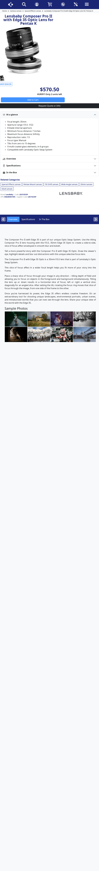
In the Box (11, 172)
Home (4, 11)
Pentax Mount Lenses (32, 184)
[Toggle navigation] (88, 6)
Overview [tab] (12, 219)
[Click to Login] (36, 4)
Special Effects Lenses (33, 11)
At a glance (11, 114)
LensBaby (9, 194)
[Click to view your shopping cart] (49, 4)
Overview (10, 158)
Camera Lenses (16, 11)
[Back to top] (95, 867)
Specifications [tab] (28, 219)
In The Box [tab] (44, 219)
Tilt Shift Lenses (51, 184)
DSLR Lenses (7, 189)
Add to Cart (32, 99)
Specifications (13, 165)
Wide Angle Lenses (69, 184)
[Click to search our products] (24, 4)
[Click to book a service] (75, 4)
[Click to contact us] (63, 4)
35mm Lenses (86, 184)
